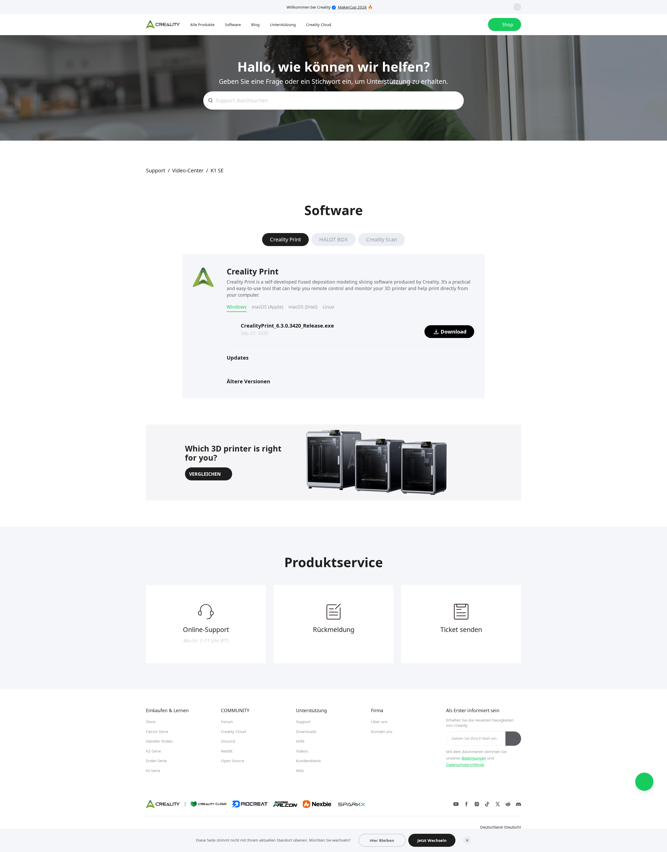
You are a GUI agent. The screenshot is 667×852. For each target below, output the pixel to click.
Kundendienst (308, 760)
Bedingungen (474, 758)
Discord (228, 741)
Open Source (232, 760)
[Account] (479, 24)
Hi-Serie (153, 770)
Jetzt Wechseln (432, 840)
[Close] (467, 840)
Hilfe (300, 741)
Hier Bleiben (382, 840)
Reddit (226, 751)
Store (150, 721)
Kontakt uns (381, 731)
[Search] (466, 24)
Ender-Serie (156, 760)
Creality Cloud (233, 731)
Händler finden (159, 741)
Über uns (379, 721)
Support (303, 721)
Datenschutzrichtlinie (465, 764)
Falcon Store (157, 731)
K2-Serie (153, 751)
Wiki (300, 770)
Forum (227, 721)
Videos (302, 751)
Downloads (306, 731)
